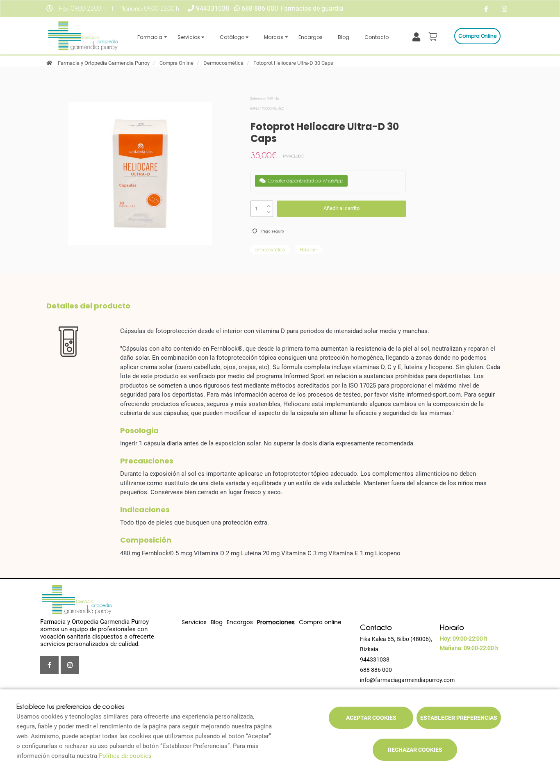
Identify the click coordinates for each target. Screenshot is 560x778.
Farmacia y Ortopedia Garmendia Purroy (104, 63)
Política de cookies (125, 756)
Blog (343, 37)
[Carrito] (434, 36)
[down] (269, 210)
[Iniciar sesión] (418, 36)
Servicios (189, 37)
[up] (269, 204)
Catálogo (233, 37)
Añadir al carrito (341, 208)
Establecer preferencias (458, 717)
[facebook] (486, 9)
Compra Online (176, 63)
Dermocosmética (223, 63)
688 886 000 (259, 8)
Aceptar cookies (371, 717)
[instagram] (504, 9)
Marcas (273, 37)
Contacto (376, 37)
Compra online (477, 35)
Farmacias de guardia (312, 8)
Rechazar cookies (415, 749)
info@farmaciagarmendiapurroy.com (407, 680)
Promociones (276, 622)
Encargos (310, 37)
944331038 (212, 8)
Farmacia (149, 37)
